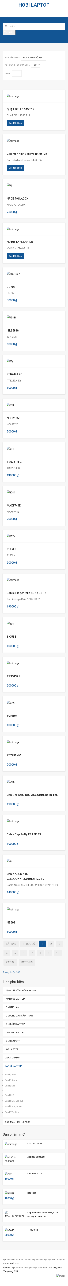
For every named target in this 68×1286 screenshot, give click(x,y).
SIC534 (11, 636)
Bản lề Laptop (13, 1066)
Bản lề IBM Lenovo (14, 1101)
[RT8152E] (9, 1193)
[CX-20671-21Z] (8, 1173)
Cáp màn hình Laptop (18, 1122)
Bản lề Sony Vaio (13, 1106)
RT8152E (31, 1193)
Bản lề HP (9, 1095)
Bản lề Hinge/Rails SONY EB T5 (26, 593)
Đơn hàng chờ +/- (32, 57)
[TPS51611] (9, 1230)
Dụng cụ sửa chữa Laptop (20, 990)
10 (57, 953)
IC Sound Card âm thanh (19, 1015)
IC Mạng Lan (12, 1007)
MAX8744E (14, 505)
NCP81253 (13, 418)
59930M (12, 716)
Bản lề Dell (10, 1085)
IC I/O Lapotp (12, 1041)
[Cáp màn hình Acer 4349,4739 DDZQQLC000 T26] (15, 1214)
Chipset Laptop (14, 1032)
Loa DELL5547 (34, 1143)
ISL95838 (13, 330)
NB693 (11, 922)
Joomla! (6, 1267)
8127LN (12, 549)
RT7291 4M (14, 755)
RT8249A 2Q (14, 374)
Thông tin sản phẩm (19, 96)
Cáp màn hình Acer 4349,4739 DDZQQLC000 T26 (42, 1214)
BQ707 (11, 287)
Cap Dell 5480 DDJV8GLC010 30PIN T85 (32, 795)
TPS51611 (32, 1230)
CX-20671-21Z (34, 1173)
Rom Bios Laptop (15, 998)
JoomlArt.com (12, 1263)
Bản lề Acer (10, 1074)
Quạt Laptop (12, 1057)
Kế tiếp (10, 962)
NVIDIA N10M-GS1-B (20, 242)
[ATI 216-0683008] (15, 1159)
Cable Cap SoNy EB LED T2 (24, 834)
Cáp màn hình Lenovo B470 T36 (27, 153)
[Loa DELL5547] (11, 1143)
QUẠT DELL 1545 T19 (20, 109)
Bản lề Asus (11, 1080)
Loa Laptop (12, 1049)
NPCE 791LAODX (17, 198)
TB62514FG (14, 461)
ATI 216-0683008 (35, 1157)
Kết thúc (27, 962)
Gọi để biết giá (15, 123)
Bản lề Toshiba (12, 1112)
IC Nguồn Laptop (15, 1024)
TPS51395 (13, 676)
